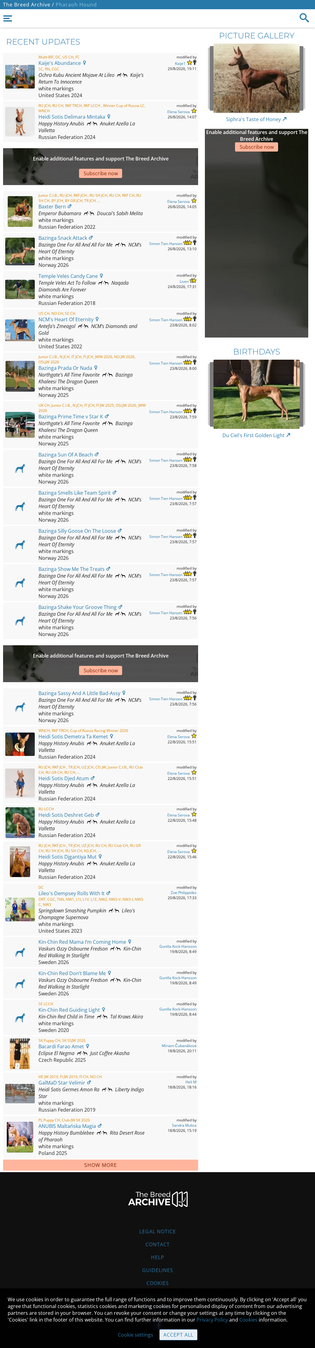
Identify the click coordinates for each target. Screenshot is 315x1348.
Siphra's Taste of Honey (254, 119)
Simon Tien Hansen (165, 243)
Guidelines (157, 1270)
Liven (184, 281)
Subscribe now (257, 147)
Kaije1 (180, 63)
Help (157, 1257)
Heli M (191, 1082)
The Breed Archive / (28, 4)
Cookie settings (135, 1334)
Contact (158, 1244)
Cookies (157, 1283)
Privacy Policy (212, 1319)
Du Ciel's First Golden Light (254, 435)
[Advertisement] (225, 244)
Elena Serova (178, 111)
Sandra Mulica (184, 1125)
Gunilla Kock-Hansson (178, 946)
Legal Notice (157, 1231)
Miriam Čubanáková (179, 1045)
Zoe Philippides (184, 892)
